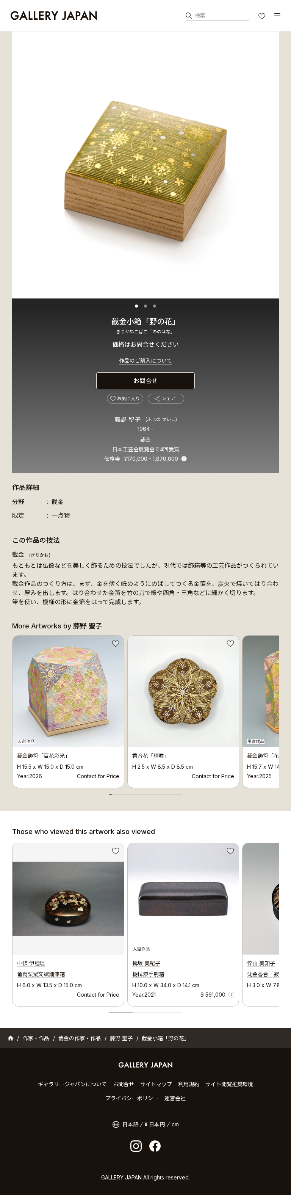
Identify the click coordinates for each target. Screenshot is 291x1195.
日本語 (130, 1124)
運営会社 (175, 1098)
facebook (155, 1146)
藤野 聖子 (145, 419)
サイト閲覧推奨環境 (229, 1084)
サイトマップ (156, 1084)
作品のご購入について (145, 360)
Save (115, 645)
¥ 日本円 (155, 1124)
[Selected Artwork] (183, 899)
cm (175, 1124)
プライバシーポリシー (131, 1098)
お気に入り (262, 17)
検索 (200, 15)
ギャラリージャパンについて (72, 1084)
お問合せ (145, 381)
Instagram (136, 1146)
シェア (168, 398)
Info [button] (184, 459)
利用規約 (188, 1084)
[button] (136, 306)
